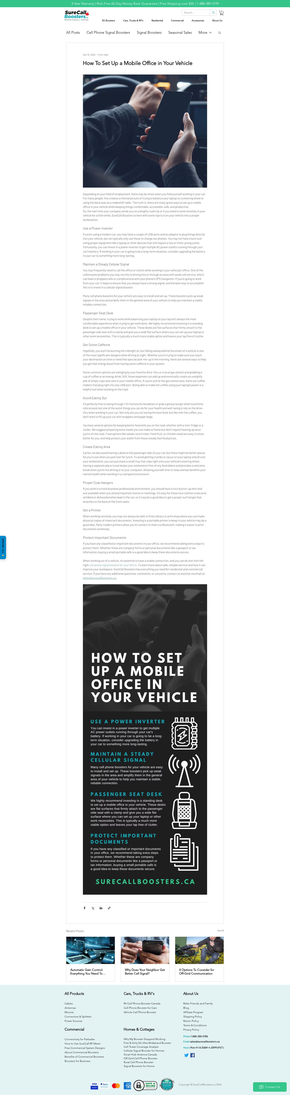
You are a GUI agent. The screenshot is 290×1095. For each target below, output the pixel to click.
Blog (186, 1007)
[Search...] (213, 12)
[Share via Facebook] (84, 908)
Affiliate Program (193, 1012)
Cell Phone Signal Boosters (108, 32)
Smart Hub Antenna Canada (140, 1054)
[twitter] (186, 1055)
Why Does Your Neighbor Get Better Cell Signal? (145, 971)
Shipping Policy (192, 1016)
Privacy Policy (191, 1029)
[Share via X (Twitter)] (92, 908)
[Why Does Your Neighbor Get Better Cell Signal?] (145, 950)
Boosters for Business (77, 1061)
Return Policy (191, 1021)
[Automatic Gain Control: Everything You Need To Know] (90, 950)
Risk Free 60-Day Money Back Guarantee (127, 4)
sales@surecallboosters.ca (205, 1041)
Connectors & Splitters (78, 1016)
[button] (222, 13)
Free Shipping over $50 (177, 4)
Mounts (69, 1012)
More (203, 32)
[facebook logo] (192, 1055)
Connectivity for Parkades (80, 1039)
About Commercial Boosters (82, 1052)
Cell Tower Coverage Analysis (141, 1046)
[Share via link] (109, 908)
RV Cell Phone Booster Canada (141, 1003)
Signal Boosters (149, 32)
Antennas (70, 1007)
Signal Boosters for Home (139, 1066)
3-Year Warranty (82, 4)
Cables (69, 1003)
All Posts (73, 32)
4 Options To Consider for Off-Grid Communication (196, 971)
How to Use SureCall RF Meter (83, 1043)
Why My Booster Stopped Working (144, 1039)
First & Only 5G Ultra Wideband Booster (144, 1042)
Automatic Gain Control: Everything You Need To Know (86, 971)
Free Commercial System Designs (85, 1048)
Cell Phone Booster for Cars (140, 1007)
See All (220, 930)
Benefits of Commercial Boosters (84, 1056)
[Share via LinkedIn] (101, 908)
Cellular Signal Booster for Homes (144, 1050)
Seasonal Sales (180, 32)
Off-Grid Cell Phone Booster (140, 1058)
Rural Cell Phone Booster (138, 1062)
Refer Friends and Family (198, 1003)
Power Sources (73, 1021)
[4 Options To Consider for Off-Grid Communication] (199, 950)
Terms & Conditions (195, 1025)
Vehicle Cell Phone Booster (140, 1012)
